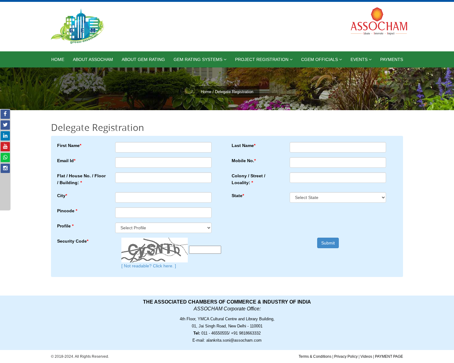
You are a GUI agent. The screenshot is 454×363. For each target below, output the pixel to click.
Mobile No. (244, 160)
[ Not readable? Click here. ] (148, 265)
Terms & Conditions (315, 356)
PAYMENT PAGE (389, 356)
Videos (366, 356)
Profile (65, 225)
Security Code (72, 241)
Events (360, 59)
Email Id (66, 160)
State (238, 195)
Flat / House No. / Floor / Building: (81, 179)
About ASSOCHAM (93, 59)
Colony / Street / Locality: (248, 179)
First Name (69, 145)
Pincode (67, 210)
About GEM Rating (143, 59)
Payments (391, 59)
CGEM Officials (320, 59)
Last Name (243, 145)
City (62, 195)
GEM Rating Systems (199, 59)
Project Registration (262, 59)
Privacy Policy (346, 356)
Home (57, 59)
